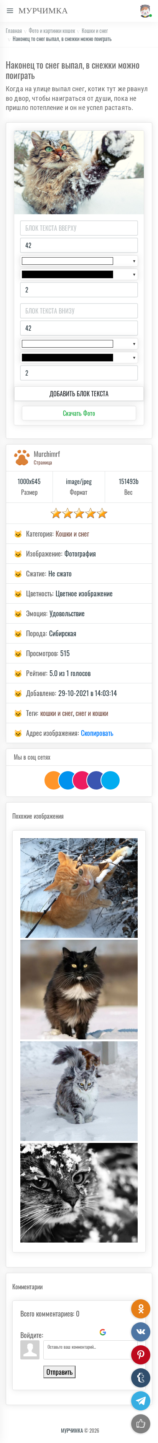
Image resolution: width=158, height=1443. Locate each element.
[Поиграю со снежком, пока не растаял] (79, 888)
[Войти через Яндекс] (89, 1332)
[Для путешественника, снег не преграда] (79, 989)
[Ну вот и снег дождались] (79, 1193)
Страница (43, 462)
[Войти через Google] (103, 1332)
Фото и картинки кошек (52, 30)
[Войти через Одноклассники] (116, 1332)
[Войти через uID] (50, 1332)
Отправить (59, 1372)
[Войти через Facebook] (76, 1332)
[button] (144, 11)
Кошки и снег (95, 30)
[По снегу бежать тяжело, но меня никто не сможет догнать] (79, 1091)
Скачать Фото (79, 413)
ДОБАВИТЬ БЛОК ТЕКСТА (79, 393)
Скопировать (97, 733)
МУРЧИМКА (72, 1430)
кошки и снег (56, 713)
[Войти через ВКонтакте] (63, 1332)
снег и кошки (92, 713)
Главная (14, 30)
